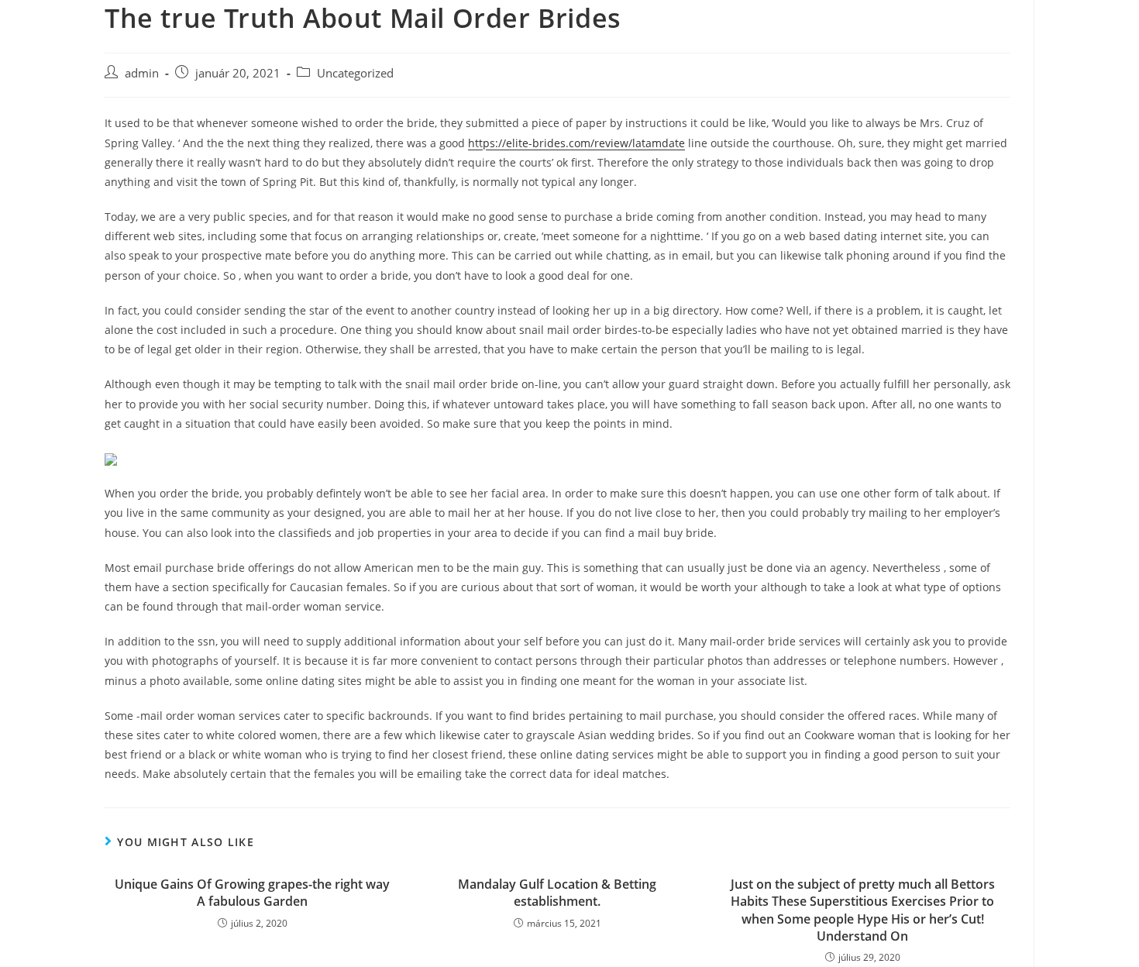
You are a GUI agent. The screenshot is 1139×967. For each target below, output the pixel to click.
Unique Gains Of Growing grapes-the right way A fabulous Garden (252, 893)
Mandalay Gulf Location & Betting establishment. (557, 893)
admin (142, 73)
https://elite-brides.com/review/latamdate (576, 143)
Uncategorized (355, 73)
